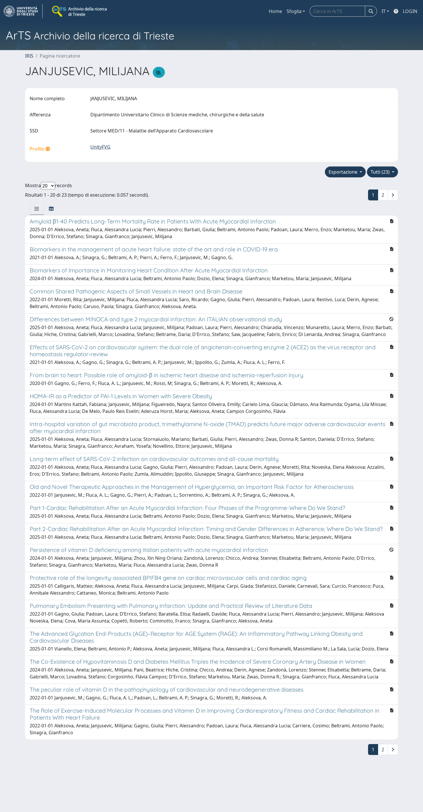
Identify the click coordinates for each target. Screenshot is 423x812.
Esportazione (344, 172)
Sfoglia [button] (294, 11)
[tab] (37, 209)
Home (275, 11)
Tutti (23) (381, 172)
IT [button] (384, 11)
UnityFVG (100, 147)
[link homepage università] (80, 11)
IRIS (29, 56)
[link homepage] (23, 11)
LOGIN (410, 11)
